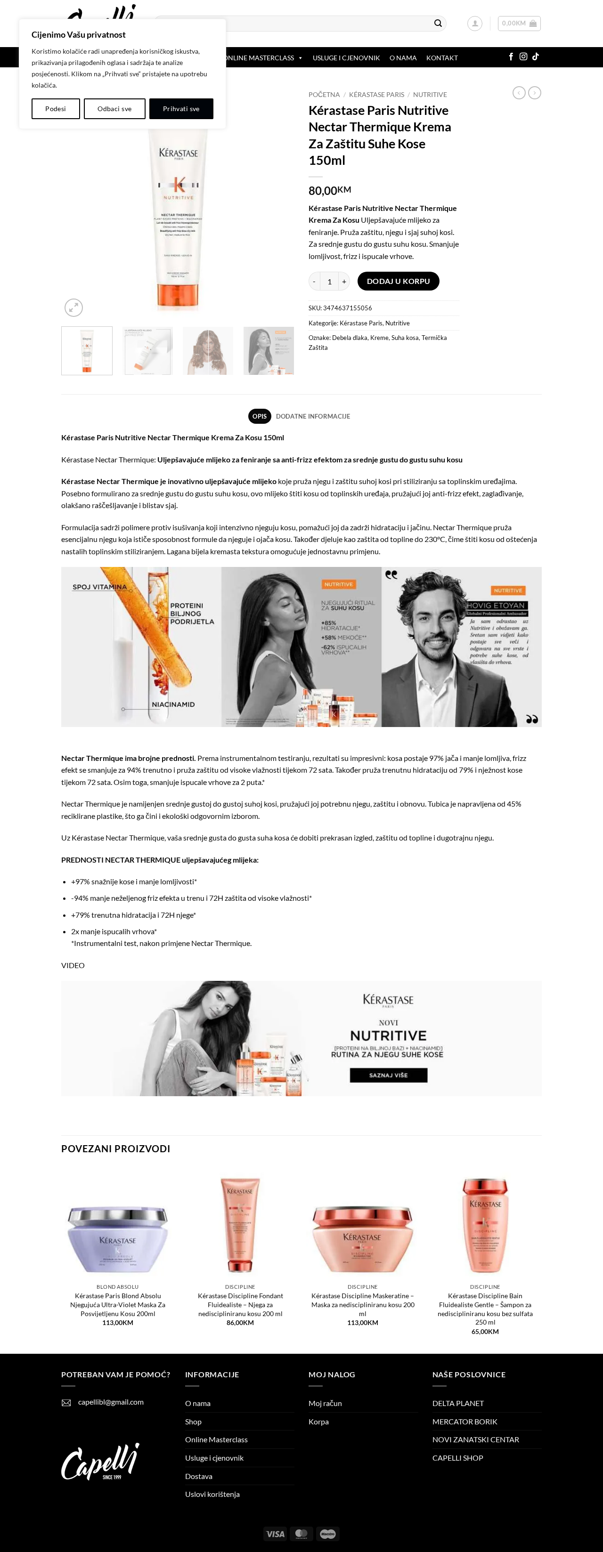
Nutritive (430, 94)
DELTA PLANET (458, 1402)
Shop (193, 1421)
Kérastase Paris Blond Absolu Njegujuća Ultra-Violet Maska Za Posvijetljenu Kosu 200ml (117, 1304)
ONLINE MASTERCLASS (258, 58)
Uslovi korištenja (212, 1493)
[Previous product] (534, 92)
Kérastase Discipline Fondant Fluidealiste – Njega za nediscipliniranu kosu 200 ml (240, 1304)
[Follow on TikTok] (535, 57)
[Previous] (77, 202)
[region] (122, 74)
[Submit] (438, 24)
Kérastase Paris (376, 94)
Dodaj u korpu (399, 281)
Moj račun (325, 1402)
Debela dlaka (349, 337)
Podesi (55, 109)
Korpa (319, 1421)
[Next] (277, 202)
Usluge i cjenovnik (346, 58)
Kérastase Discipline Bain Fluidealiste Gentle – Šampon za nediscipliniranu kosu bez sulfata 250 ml (485, 1309)
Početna (324, 94)
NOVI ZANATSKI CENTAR (475, 1439)
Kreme (379, 337)
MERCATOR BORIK (464, 1421)
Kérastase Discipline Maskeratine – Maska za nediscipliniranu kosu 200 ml (363, 1304)
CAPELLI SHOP (457, 1457)
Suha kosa (405, 337)
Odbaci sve (114, 109)
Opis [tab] (260, 416)
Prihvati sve (181, 109)
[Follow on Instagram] (523, 57)
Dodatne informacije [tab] (313, 416)
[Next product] (519, 92)
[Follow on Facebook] (511, 57)
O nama (403, 58)
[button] (474, 23)
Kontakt (442, 58)
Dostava (198, 1475)
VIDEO (73, 965)
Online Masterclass (216, 1439)
